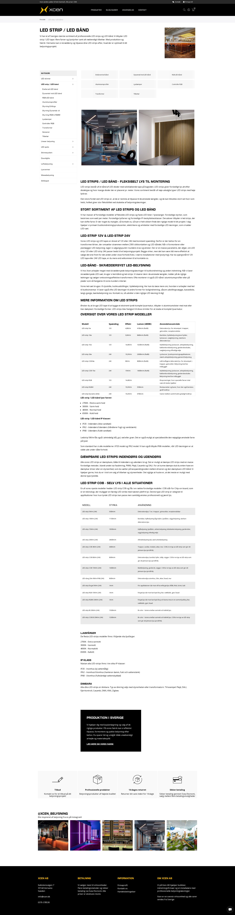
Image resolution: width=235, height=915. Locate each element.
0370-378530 (44, 902)
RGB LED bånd (48, 98)
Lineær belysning (48, 141)
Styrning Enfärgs (49, 106)
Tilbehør (45, 136)
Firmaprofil (189, 2)
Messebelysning (47, 175)
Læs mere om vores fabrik (100, 744)
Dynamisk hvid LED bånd (52, 93)
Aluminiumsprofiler (49, 102)
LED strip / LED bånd (50, 84)
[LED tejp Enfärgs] (99, 74)
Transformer (47, 128)
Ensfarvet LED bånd (50, 89)
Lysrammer (45, 170)
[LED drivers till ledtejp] (99, 94)
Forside (43, 19)
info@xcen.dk (44, 896)
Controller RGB (48, 123)
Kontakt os (123, 888)
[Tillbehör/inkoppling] (137, 94)
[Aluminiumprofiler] (99, 84)
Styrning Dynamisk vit (51, 111)
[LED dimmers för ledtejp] (137, 84)
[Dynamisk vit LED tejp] (137, 74)
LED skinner (46, 79)
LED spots (45, 147)
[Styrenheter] (176, 84)
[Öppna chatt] (230, 909)
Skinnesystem (46, 153)
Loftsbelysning (47, 164)
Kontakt (177, 2)
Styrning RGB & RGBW (51, 115)
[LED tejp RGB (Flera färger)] (176, 74)
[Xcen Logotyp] (51, 10)
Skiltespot (45, 181)
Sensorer (46, 132)
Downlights (45, 158)
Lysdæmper (47, 119)
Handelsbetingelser (126, 891)
